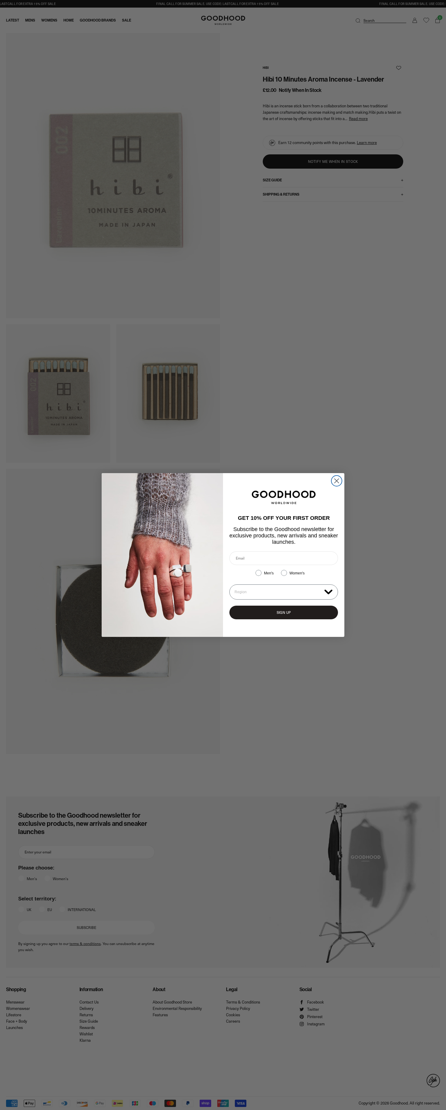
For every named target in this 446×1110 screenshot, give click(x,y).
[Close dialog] (336, 481)
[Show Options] (328, 591)
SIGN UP (284, 612)
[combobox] (278, 592)
